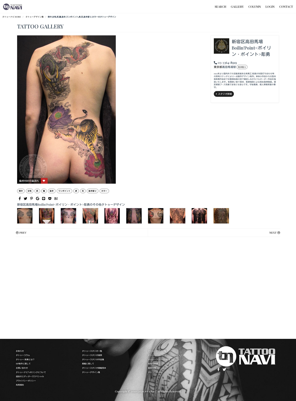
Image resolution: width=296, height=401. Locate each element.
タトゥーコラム (23, 355)
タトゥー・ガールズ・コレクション (164, 355)
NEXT (273, 232)
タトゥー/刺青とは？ (25, 359)
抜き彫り (92, 191)
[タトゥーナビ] (12, 6)
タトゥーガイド (155, 372)
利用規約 (20, 384)
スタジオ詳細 (225, 93)
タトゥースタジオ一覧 (92, 351)
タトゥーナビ (150, 391)
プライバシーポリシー (26, 380)
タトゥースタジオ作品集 (93, 359)
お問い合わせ (22, 368)
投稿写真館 (153, 363)
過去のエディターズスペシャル (30, 376)
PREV (22, 232)
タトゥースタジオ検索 (92, 355)
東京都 (218, 67)
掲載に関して (88, 363)
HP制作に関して (23, 363)
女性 (30, 191)
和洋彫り (242, 67)
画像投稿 (152, 368)
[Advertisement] (109, 288)
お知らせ (20, 351)
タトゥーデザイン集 (35, 16)
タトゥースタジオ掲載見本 (94, 368)
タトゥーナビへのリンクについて (31, 372)
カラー (104, 191)
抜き (52, 191)
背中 (21, 191)
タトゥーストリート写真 (159, 359)
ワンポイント (64, 191)
